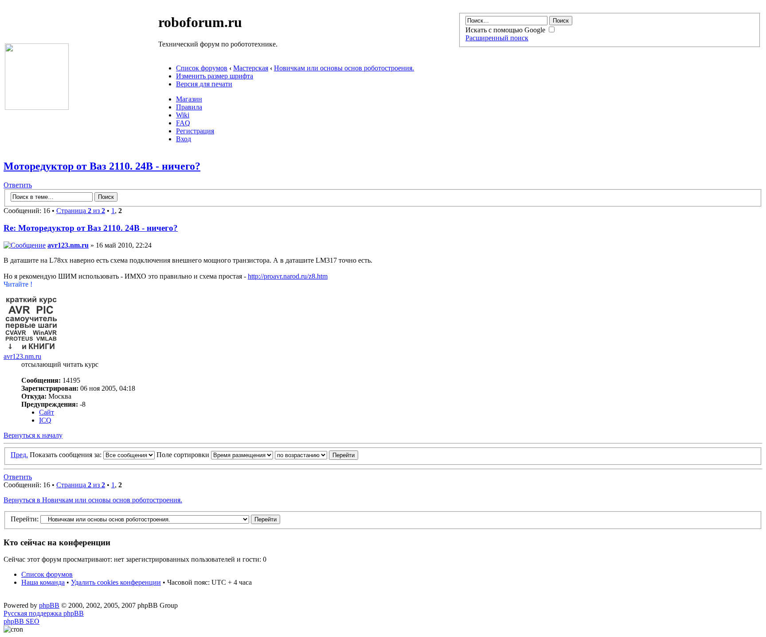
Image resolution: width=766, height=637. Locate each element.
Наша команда (43, 582)
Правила (189, 107)
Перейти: (25, 519)
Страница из (80, 210)
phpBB (49, 605)
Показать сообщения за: (66, 454)
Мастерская (250, 68)
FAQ (183, 123)
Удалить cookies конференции (116, 582)
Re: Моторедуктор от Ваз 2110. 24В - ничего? (91, 228)
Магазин (189, 99)
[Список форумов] (37, 107)
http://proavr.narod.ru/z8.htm (288, 276)
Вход (183, 139)
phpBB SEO (21, 621)
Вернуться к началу (33, 435)
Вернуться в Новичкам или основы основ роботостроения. (93, 500)
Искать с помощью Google (506, 30)
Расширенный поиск (496, 38)
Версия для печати (204, 84)
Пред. (19, 454)
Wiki (182, 115)
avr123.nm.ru (68, 245)
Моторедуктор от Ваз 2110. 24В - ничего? (102, 166)
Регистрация (195, 131)
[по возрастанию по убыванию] (316, 454)
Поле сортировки (183, 454)
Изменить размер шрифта (214, 76)
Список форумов (201, 68)
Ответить (18, 185)
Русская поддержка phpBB (44, 613)
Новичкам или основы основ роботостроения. (344, 68)
